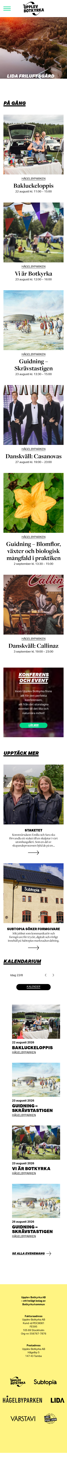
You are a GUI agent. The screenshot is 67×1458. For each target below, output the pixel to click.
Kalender (33, 986)
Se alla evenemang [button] (28, 1253)
